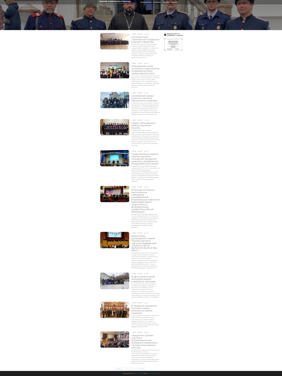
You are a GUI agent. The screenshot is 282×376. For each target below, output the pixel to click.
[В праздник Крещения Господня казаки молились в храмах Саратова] (114, 310)
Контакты (174, 2)
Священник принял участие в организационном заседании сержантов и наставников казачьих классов (144, 341)
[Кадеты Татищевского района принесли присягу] (114, 127)
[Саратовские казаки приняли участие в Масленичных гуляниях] (114, 100)
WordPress (138, 373)
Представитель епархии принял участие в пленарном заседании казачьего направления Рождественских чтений (144, 159)
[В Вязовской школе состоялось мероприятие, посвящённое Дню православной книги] (114, 70)
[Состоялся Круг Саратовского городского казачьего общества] (114, 41)
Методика (166, 2)
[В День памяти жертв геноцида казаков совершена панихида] (114, 280)
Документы (157, 2)
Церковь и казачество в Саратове (115, 1)
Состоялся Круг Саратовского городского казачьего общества (145, 39)
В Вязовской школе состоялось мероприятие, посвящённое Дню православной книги (145, 70)
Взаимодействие (146, 2)
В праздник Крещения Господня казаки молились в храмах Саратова (144, 309)
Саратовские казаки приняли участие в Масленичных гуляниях (144, 98)
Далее (142, 369)
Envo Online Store (153, 373)
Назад (119, 369)
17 (137, 369)
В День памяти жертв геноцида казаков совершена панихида (143, 279)
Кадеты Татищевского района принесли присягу (143, 125)
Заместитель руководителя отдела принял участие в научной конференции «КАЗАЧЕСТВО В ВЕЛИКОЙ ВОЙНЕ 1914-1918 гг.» (144, 243)
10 (132, 369)
